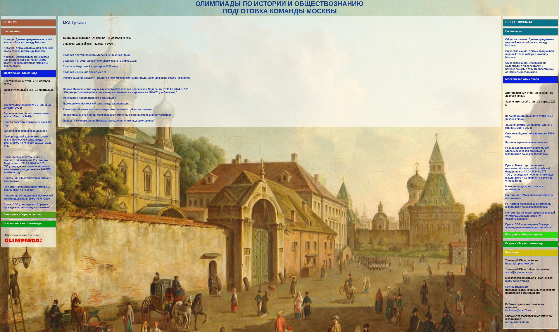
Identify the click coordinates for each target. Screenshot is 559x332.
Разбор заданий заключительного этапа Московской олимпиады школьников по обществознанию (126, 77)
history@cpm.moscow (519, 263)
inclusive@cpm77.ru (518, 310)
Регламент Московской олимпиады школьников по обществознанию (107, 109)
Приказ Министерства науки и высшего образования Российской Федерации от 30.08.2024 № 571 (25, 160)
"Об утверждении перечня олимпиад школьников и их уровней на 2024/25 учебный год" (27, 169)
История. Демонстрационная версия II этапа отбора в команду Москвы (28, 50)
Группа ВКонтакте (517, 286)
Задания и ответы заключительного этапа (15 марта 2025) (26, 115)
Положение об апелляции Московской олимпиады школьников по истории (28, 197)
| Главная (80, 23)
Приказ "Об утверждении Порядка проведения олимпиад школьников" (26, 206)
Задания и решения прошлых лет (25, 130)
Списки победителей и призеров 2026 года (90, 66)
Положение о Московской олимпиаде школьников (95, 103)
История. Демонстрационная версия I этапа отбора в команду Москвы (27, 41)
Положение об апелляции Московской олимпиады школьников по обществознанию (117, 114)
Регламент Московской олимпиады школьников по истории (26, 188)
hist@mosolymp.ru (517, 281)
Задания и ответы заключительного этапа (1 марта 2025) (100, 60)
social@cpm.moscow (518, 272)
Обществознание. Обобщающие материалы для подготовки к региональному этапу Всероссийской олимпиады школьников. (529, 67)
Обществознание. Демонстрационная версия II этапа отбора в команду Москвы (529, 54)
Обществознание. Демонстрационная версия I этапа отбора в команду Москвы (529, 42)
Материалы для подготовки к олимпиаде (89, 97)
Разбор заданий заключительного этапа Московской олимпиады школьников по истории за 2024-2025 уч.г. (27, 141)
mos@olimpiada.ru (517, 322)
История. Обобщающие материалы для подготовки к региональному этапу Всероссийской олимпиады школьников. (26, 61)
